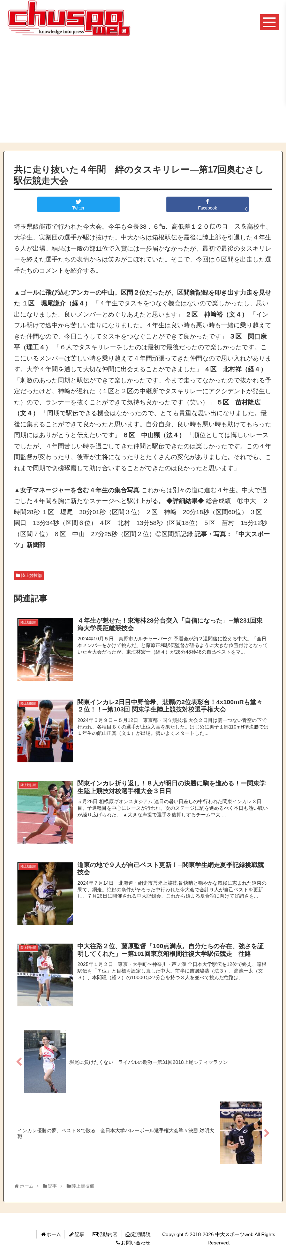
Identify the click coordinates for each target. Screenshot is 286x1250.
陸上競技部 (31, 575)
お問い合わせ (135, 1242)
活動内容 (108, 1234)
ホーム (53, 1234)
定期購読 (141, 1234)
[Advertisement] (143, 94)
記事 (79, 1234)
